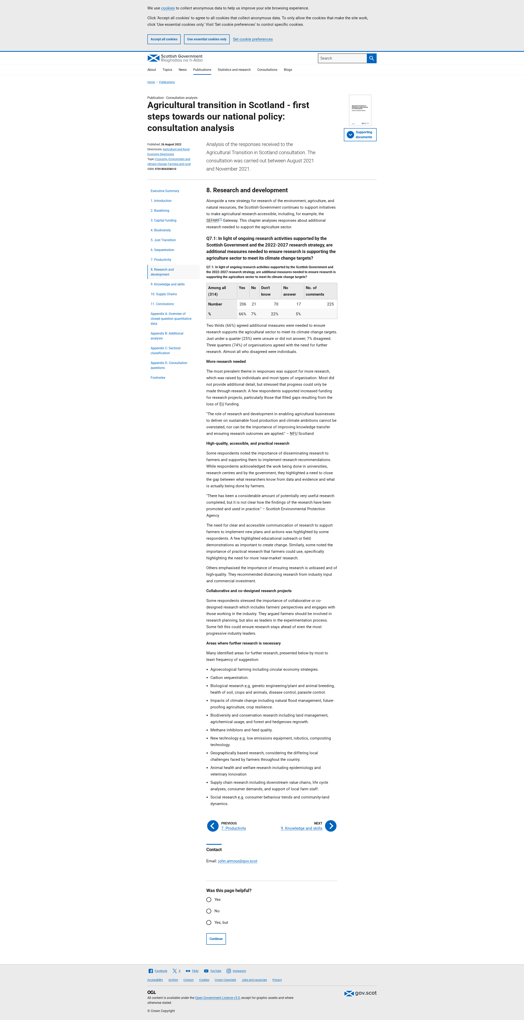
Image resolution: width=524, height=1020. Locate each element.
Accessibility (155, 980)
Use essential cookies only (206, 39)
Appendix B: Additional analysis (167, 335)
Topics (167, 70)
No (217, 911)
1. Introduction (161, 201)
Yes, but (221, 922)
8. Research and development (162, 272)
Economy (161, 159)
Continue (216, 939)
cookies (168, 8)
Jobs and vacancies (254, 980)
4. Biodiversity (161, 230)
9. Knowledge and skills (168, 284)
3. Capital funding (163, 220)
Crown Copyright (225, 980)
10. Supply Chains (164, 294)
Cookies (204, 980)
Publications (202, 70)
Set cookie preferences (253, 39)
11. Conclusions (162, 304)
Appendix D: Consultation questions (169, 365)
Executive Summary (165, 191)
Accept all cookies (164, 39)
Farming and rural (179, 164)
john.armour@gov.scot (237, 861)
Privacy (277, 980)
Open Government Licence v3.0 (217, 998)
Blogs (288, 70)
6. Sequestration (162, 250)
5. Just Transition (163, 240)
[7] (220, 219)
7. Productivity (161, 260)
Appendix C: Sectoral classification (166, 350)
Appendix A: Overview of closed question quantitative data (171, 319)
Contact (188, 980)
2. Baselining (160, 211)
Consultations (267, 70)
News (183, 70)
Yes (218, 899)
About (151, 70)
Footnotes (158, 378)
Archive (173, 980)
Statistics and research (234, 70)
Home (151, 82)
